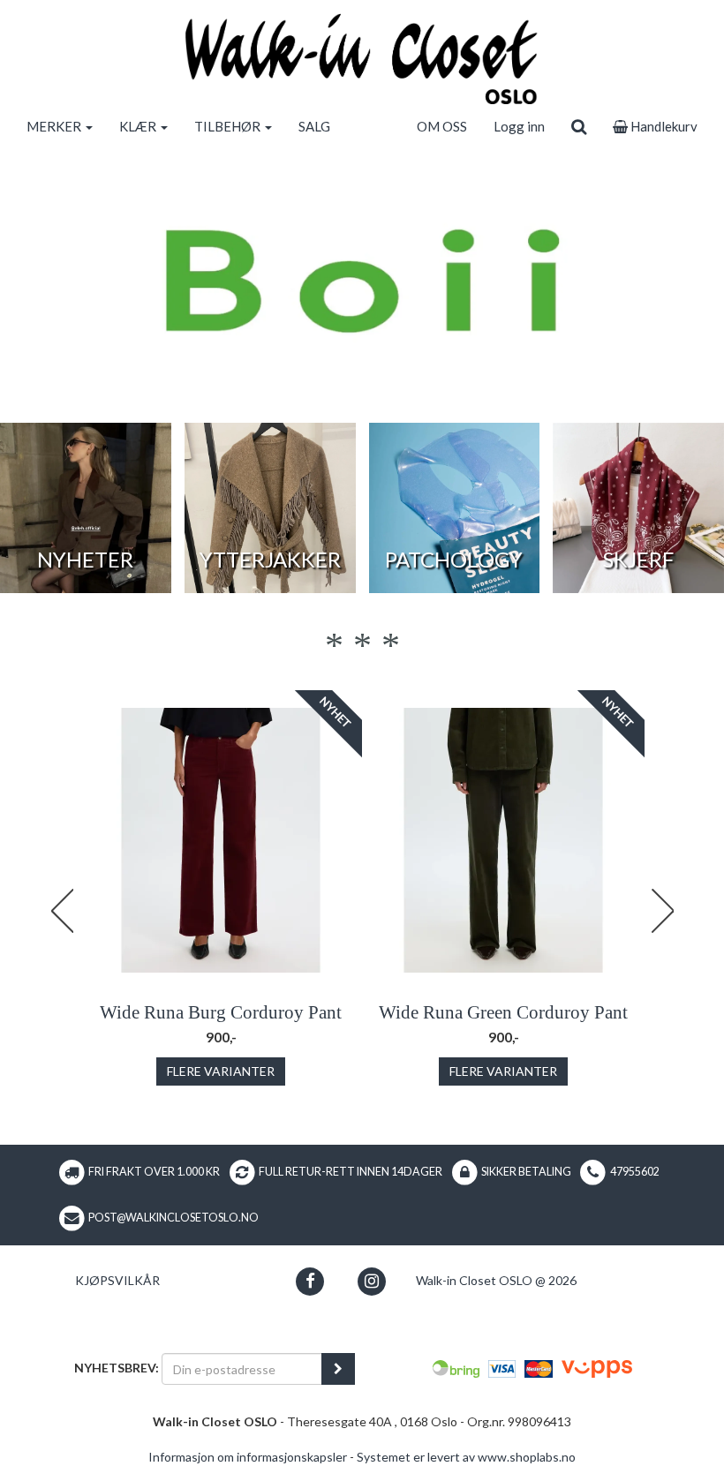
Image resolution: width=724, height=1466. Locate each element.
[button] (310, 1281)
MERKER (55, 126)
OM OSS (442, 126)
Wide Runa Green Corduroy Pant (503, 1012)
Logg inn (519, 126)
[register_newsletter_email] (338, 1369)
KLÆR (139, 126)
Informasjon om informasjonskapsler (247, 1456)
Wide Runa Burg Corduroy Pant (221, 1012)
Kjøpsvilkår (117, 1280)
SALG (314, 126)
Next (662, 911)
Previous (62, 911)
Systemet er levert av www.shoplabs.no (466, 1456)
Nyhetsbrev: (116, 1367)
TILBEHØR (228, 126)
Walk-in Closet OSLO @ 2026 (496, 1280)
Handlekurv (663, 126)
